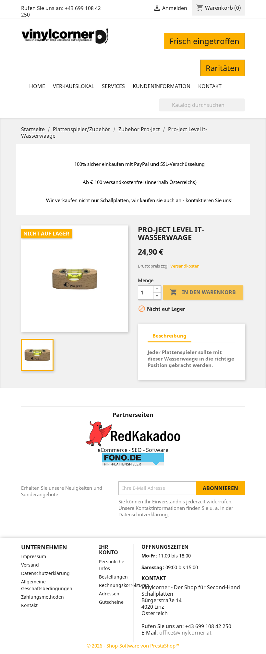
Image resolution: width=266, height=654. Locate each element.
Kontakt (210, 86)
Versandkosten (185, 266)
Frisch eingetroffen (204, 41)
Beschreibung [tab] (169, 335)
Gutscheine (111, 602)
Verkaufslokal (73, 86)
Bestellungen (113, 577)
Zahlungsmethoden (42, 597)
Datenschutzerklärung (45, 573)
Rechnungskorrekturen (124, 585)
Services (113, 86)
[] (242, 109)
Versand (30, 565)
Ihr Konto (108, 549)
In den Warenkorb (203, 292)
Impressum (33, 556)
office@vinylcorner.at (185, 632)
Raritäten (222, 68)
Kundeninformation (161, 86)
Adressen (109, 594)
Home (37, 86)
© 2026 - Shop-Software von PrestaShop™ (133, 645)
